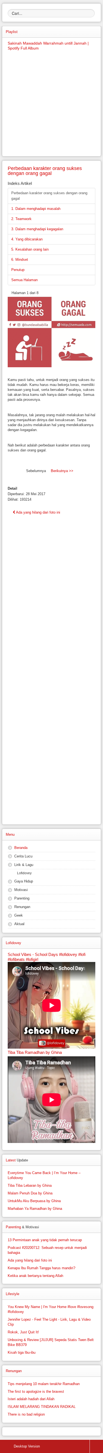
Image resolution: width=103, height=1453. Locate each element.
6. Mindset (19, 259)
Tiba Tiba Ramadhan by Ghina (35, 1052)
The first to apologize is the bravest (36, 1391)
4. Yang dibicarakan (27, 239)
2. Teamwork (21, 219)
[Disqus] (51, 606)
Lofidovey (24, 873)
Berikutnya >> (62, 471)
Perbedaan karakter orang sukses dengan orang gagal (49, 196)
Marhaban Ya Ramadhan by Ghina (35, 1209)
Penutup (17, 270)
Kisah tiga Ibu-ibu (21, 1352)
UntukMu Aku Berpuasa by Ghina (34, 1201)
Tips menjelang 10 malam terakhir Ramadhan (44, 1384)
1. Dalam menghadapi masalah (35, 209)
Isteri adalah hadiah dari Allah (31, 1399)
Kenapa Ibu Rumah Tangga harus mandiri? (41, 1268)
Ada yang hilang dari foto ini (37, 512)
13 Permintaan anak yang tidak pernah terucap (45, 1240)
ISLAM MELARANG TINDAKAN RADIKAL (42, 1407)
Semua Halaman (24, 280)
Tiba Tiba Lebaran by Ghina (30, 1185)
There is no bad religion (26, 1414)
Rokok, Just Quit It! (23, 1332)
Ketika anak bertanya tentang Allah (35, 1276)
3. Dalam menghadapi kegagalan (37, 229)
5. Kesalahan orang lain (30, 249)
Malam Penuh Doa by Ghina (30, 1193)
